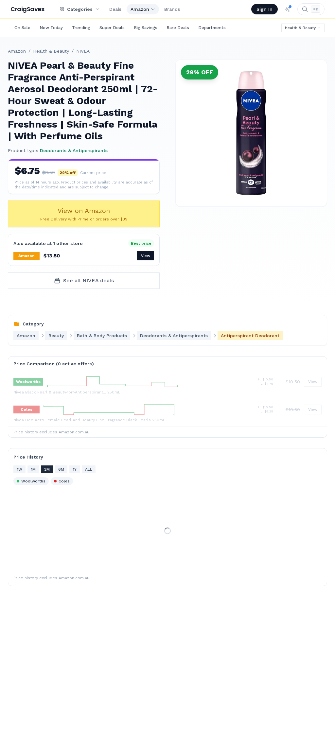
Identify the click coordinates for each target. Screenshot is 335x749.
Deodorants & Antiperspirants (74, 150)
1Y (75, 469)
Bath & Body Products (102, 335)
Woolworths (33, 481)
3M (47, 469)
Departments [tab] (212, 27)
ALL (88, 469)
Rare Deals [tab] (178, 27)
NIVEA (83, 51)
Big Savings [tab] (145, 27)
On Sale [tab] (22, 27)
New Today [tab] (51, 27)
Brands (172, 9)
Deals (115, 9)
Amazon (140, 9)
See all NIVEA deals (88, 280)
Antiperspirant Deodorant (250, 335)
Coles (64, 481)
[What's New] (287, 9)
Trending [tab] (81, 27)
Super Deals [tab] (112, 27)
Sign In (264, 9)
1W (19, 469)
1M (33, 469)
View (145, 255)
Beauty (56, 335)
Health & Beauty (300, 28)
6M (61, 469)
